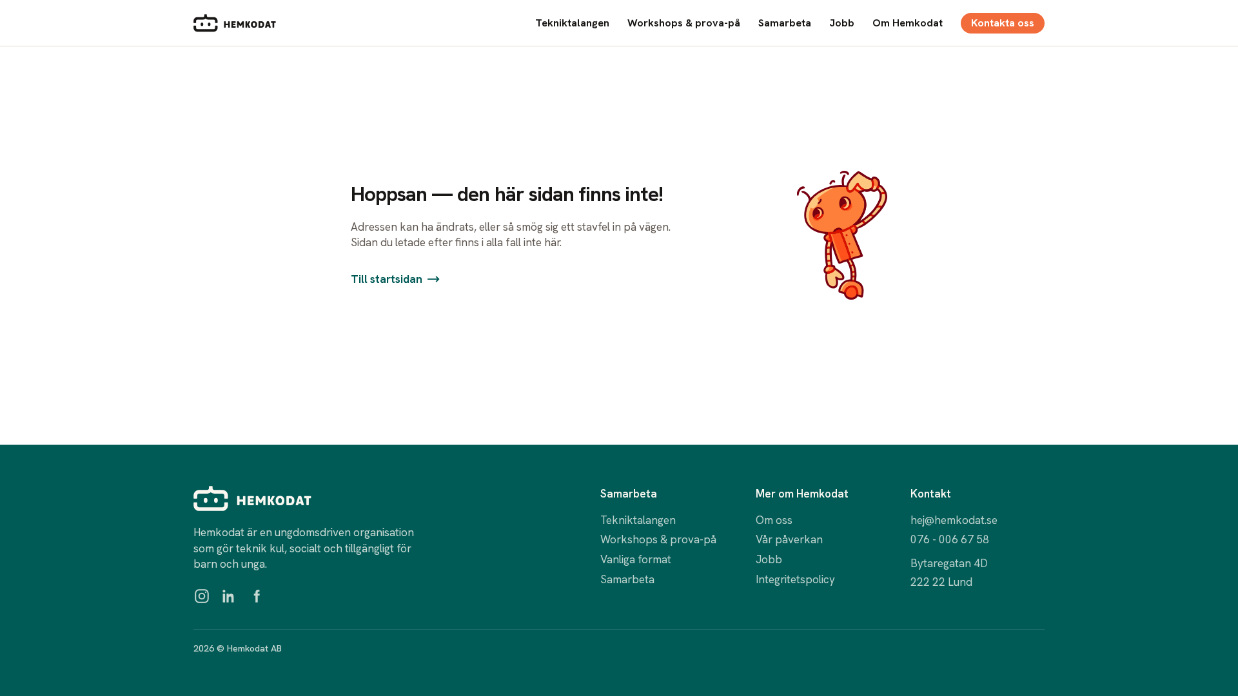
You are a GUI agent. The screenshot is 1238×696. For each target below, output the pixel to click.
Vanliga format (635, 559)
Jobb (841, 23)
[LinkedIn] (229, 596)
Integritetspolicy (795, 579)
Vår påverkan (789, 539)
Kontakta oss (1002, 23)
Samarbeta (784, 23)
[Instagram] (201, 596)
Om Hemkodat (907, 23)
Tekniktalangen (572, 23)
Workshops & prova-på (683, 23)
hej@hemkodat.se (953, 520)
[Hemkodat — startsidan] (234, 23)
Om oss (774, 520)
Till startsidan (386, 279)
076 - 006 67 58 (949, 539)
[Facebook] (256, 596)
